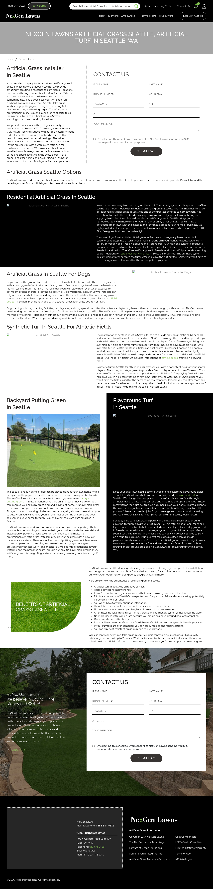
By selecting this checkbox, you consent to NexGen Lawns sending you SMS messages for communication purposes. (143, 141)
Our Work (112, 16)
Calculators (166, 16)
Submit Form (146, 151)
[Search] (137, 6)
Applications (128, 16)
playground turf (185, 495)
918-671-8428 (97, 846)
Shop (102, 16)
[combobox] (101, 6)
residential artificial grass (134, 253)
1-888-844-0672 (16, 5)
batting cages (170, 357)
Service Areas (149, 16)
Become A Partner (193, 16)
